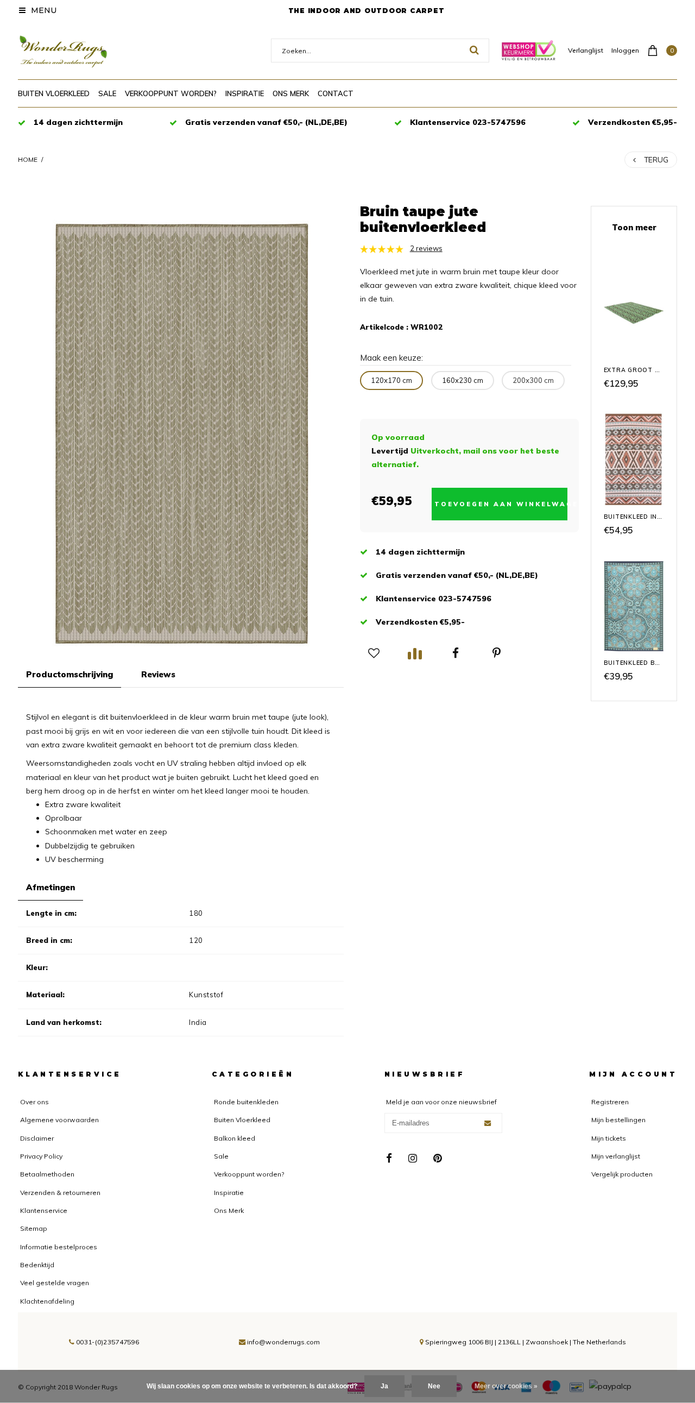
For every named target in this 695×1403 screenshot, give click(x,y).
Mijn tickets (608, 1138)
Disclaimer (37, 1138)
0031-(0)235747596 (106, 1342)
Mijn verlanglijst (615, 1156)
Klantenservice (43, 1210)
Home (27, 159)
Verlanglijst (585, 50)
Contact (335, 93)
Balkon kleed (234, 1138)
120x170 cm (391, 380)
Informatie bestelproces (58, 1247)
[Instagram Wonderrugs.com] (413, 1158)
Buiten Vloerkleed (54, 93)
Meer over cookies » (506, 1386)
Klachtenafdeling (47, 1301)
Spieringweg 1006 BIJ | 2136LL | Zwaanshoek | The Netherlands (525, 1342)
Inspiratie (244, 93)
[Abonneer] (487, 1123)
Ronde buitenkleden (246, 1102)
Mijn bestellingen (618, 1120)
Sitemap (33, 1228)
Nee (434, 1386)
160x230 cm (462, 380)
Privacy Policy (41, 1156)
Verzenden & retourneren (60, 1192)
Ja (384, 1386)
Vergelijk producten (622, 1174)
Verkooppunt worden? (171, 93)
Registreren (610, 1102)
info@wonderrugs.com (283, 1342)
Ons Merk (291, 93)
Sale (107, 93)
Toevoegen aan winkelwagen (500, 504)
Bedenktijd (37, 1265)
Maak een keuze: (391, 358)
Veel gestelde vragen (54, 1283)
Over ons (34, 1102)
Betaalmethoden (47, 1174)
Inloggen (625, 50)
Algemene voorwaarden (59, 1120)
